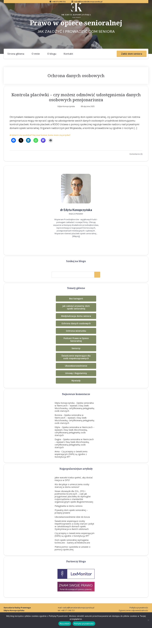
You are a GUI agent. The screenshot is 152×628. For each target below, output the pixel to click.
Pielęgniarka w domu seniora (68, 506)
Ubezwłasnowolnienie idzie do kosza (72, 516)
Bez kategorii (76, 298)
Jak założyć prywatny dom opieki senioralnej (76, 307)
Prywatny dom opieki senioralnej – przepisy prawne (71, 511)
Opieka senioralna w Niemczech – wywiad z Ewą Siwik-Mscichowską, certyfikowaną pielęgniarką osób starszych (74, 406)
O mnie (36, 53)
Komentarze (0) (136, 154)
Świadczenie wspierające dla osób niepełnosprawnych (76, 357)
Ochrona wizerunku (76, 330)
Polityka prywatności (139, 607)
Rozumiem (65, 623)
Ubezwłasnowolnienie (76, 365)
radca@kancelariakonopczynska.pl (88, 1)
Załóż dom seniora (131, 53)
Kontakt (68, 53)
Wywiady (76, 380)
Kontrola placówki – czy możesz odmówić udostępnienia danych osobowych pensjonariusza (76, 97)
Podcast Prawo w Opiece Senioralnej (76, 339)
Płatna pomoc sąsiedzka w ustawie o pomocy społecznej (72, 548)
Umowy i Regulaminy (76, 373)
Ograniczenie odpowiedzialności (133, 610)
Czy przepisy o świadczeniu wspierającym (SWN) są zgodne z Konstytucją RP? (71, 454)
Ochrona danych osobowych (76, 323)
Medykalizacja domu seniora (76, 316)
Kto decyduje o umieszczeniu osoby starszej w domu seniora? (72, 485)
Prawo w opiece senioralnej (76, 22)
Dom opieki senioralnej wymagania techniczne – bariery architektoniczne (72, 541)
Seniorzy (76, 348)
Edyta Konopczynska (65, 402)
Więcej (76, 236)
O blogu (51, 53)
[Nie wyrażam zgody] (148, 620)
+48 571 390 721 (59, 1)
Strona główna (15, 53)
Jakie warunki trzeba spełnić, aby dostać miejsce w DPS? (74, 479)
